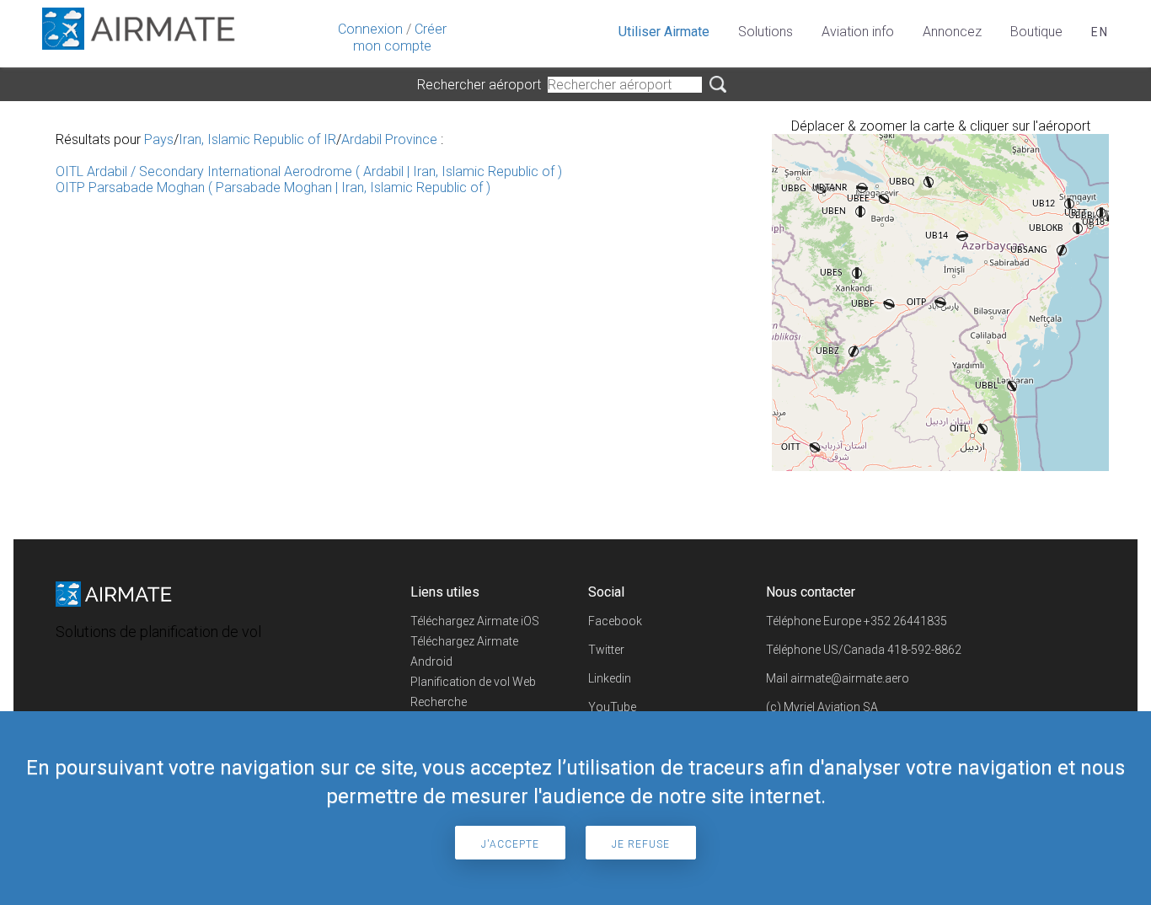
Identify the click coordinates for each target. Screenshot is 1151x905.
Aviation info (858, 32)
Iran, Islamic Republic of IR (257, 139)
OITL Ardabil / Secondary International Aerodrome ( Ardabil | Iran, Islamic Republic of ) (309, 171)
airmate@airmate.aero (849, 678)
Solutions (765, 32)
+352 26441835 (905, 621)
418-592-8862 (924, 649)
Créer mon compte (400, 37)
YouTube (612, 707)
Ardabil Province (389, 139)
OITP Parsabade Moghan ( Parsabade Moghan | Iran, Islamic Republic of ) (273, 187)
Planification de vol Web (473, 681)
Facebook (615, 621)
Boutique (1036, 32)
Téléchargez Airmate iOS (474, 621)
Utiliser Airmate (663, 32)
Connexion (370, 29)
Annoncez (952, 32)
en (1100, 32)
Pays (159, 139)
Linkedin (609, 678)
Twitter (606, 649)
